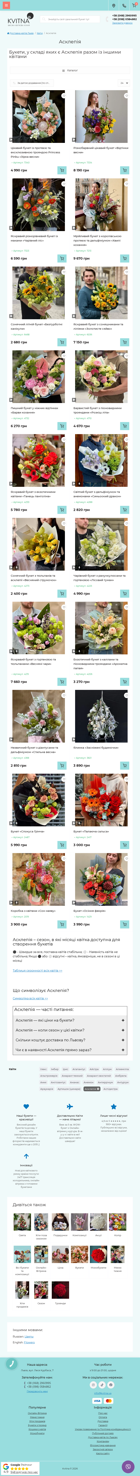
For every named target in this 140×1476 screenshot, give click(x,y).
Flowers (29, 1342)
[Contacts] (124, 5)
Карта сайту (103, 1453)
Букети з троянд (37, 1425)
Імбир (55, 1069)
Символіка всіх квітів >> (30, 998)
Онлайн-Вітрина (37, 1413)
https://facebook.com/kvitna (110, 1385)
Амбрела (121, 1075)
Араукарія (46, 1088)
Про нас (103, 1413)
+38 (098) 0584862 (124, 19)
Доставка (103, 1421)
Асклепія (90, 1088)
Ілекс (43, 1069)
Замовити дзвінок (122, 23)
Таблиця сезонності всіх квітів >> (37, 970)
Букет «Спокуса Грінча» (27, 831)
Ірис (65, 1069)
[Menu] (6, 5)
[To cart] (62, 170)
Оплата (103, 1417)
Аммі (43, 1082)
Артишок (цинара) (69, 1088)
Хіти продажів (37, 1421)
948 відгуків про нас (24, 1472)
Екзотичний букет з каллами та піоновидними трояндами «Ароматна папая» (100, 664)
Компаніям (103, 1441)
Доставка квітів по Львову (103, 1437)
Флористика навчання (103, 1445)
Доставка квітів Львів (22, 33)
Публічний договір (103, 1433)
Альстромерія (48, 1075)
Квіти (40, 33)
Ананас (74, 1082)
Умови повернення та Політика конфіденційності (103, 1429)
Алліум (107, 1069)
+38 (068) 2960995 (124, 15)
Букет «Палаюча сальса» (91, 831)
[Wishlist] (64, 95)
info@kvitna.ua (102, 1393)
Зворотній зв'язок (103, 1449)
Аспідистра (111, 1088)
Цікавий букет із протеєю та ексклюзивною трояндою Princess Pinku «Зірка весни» (35, 152)
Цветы (29, 1336)
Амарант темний (72, 1075)
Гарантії (102, 1425)
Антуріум (123, 1082)
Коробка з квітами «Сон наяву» (33, 911)
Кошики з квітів (37, 1429)
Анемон (89, 1082)
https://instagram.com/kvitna (93, 1385)
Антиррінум (105, 1082)
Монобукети (37, 1433)
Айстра (94, 1069)
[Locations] (113, 5)
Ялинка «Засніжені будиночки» (96, 747)
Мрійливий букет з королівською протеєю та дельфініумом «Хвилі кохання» (97, 240)
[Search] (44, 19)
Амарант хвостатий (99, 1075)
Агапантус (79, 1069)
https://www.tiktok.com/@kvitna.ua (102, 1385)
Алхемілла (122, 1069)
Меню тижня (37, 1417)
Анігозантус (58, 1082)
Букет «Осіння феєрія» (89, 911)
